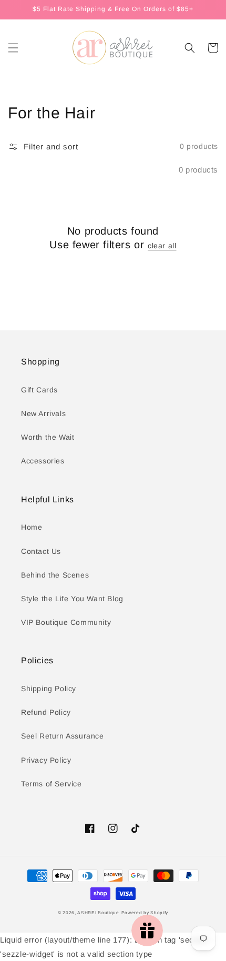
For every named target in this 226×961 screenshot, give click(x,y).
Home (31, 527)
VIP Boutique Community (66, 622)
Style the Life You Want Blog (72, 598)
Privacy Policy (46, 760)
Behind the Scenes (55, 575)
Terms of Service (51, 784)
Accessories (43, 461)
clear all (162, 245)
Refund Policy (46, 712)
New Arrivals (43, 413)
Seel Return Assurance (62, 736)
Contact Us (41, 551)
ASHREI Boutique (98, 912)
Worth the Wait (47, 437)
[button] (13, 47)
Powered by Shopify (145, 912)
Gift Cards (39, 390)
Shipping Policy (48, 688)
